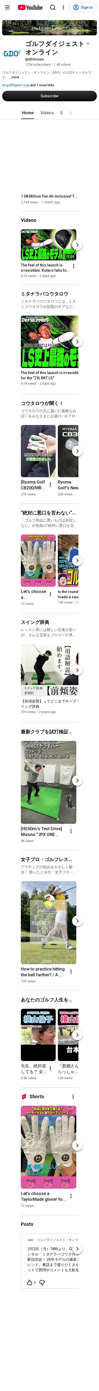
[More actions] (73, 266)
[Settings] (63, 7)
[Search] (53, 7)
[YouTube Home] (30, 7)
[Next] (77, 245)
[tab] (27, 113)
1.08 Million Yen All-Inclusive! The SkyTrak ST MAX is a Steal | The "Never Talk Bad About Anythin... (50, 196)
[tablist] (49, 113)
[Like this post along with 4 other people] (29, 1282)
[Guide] (7, 7)
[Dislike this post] (42, 1282)
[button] (70, 113)
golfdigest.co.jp (17, 85)
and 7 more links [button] (42, 85)
